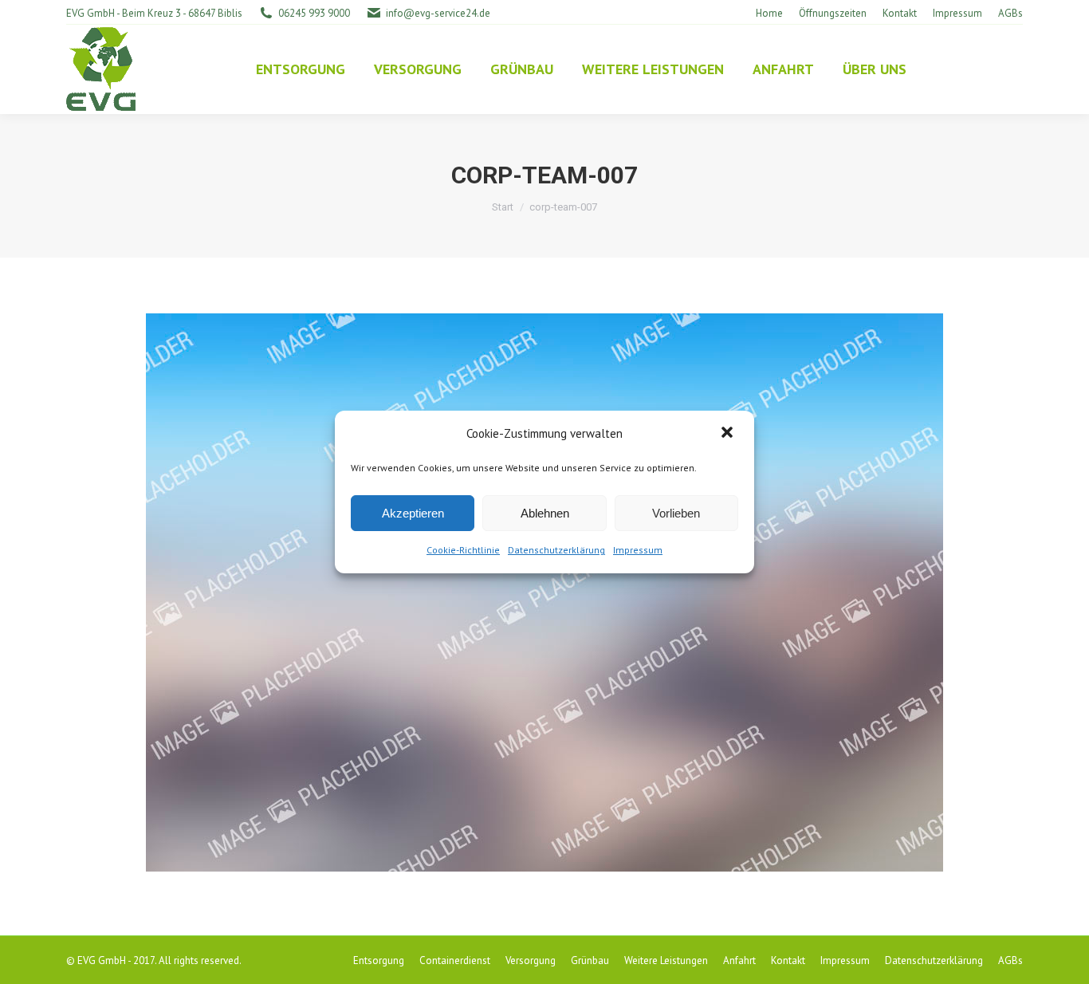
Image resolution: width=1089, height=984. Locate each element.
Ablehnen (545, 513)
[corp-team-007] (544, 592)
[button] (728, 433)
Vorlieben (676, 513)
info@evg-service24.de (438, 13)
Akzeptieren (413, 513)
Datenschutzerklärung (556, 550)
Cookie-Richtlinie (463, 550)
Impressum (637, 550)
